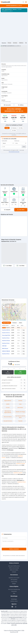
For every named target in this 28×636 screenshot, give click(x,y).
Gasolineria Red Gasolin (7, 330)
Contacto (14, 572)
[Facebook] (12, 606)
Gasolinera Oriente (6, 340)
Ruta (24, 330)
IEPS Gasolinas (14, 579)
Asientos (15, 9)
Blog (14, 593)
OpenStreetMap (23, 320)
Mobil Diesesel (5, 348)
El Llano (8, 407)
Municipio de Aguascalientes (7, 411)
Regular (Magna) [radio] (6, 322)
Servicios (15, 42)
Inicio (3, 9)
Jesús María (20, 407)
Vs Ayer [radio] (7, 128)
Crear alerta (21, 209)
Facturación (8, 105)
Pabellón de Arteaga (20, 411)
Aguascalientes (8, 9)
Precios (9, 42)
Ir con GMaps (9, 265)
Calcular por (16, 140)
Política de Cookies (14, 570)
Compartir (8, 209)
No (6, 204)
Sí (3, 204)
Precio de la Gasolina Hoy (14, 589)
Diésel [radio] (20, 322)
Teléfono (22, 105)
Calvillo (7, 404)
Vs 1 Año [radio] (14, 130)
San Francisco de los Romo (20, 416)
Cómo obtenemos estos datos (14, 151)
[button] (14, 311)
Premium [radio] (15, 322)
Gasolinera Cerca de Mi (14, 577)
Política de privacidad (14, 568)
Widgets (14, 583)
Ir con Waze (21, 265)
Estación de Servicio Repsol (7, 332)
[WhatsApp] (15, 606)
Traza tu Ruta (14, 581)
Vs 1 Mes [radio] (21, 128)
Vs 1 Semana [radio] (14, 128)
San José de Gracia (8, 421)
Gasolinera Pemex (6, 338)
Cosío (20, 404)
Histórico (21, 42)
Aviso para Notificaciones (14, 566)
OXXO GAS (4, 345)
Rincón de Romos (8, 416)
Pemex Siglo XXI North (6, 335)
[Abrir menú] (26, 2)
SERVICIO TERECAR (6, 351)
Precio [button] (13, 325)
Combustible (4, 140)
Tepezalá (20, 421)
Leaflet (17, 320)
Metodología (14, 599)
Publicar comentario (14, 549)
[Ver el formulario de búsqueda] (23, 2)
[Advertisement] (14, 27)
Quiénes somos (14, 601)
